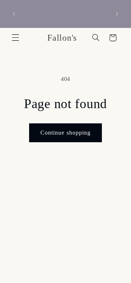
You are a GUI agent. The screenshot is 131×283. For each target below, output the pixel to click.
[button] (15, 37)
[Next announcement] (117, 14)
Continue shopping (65, 133)
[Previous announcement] (14, 14)
